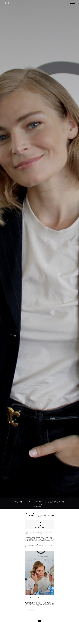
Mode (29, 3)
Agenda (49, 3)
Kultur (38, 3)
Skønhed (33, 3)
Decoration (43, 3)
